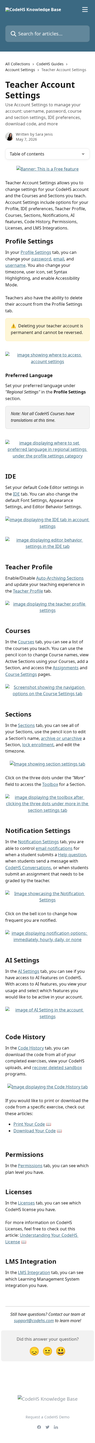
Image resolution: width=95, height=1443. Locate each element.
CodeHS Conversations (28, 868)
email (58, 259)
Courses (26, 642)
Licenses (26, 1203)
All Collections (17, 63)
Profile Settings (36, 252)
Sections (26, 725)
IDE (16, 494)
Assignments (66, 668)
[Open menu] (85, 9)
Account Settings (20, 69)
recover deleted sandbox (57, 1067)
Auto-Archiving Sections (60, 578)
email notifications (54, 848)
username (15, 265)
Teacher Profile (28, 591)
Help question (72, 855)
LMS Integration (34, 1272)
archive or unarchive (61, 738)
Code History (31, 1048)
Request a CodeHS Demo (47, 1416)
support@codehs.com (34, 1320)
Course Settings (21, 674)
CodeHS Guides (50, 63)
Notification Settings (38, 842)
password (41, 259)
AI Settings (28, 971)
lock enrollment (38, 745)
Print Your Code (29, 1124)
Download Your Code (34, 1131)
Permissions (30, 1166)
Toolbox (50, 784)
